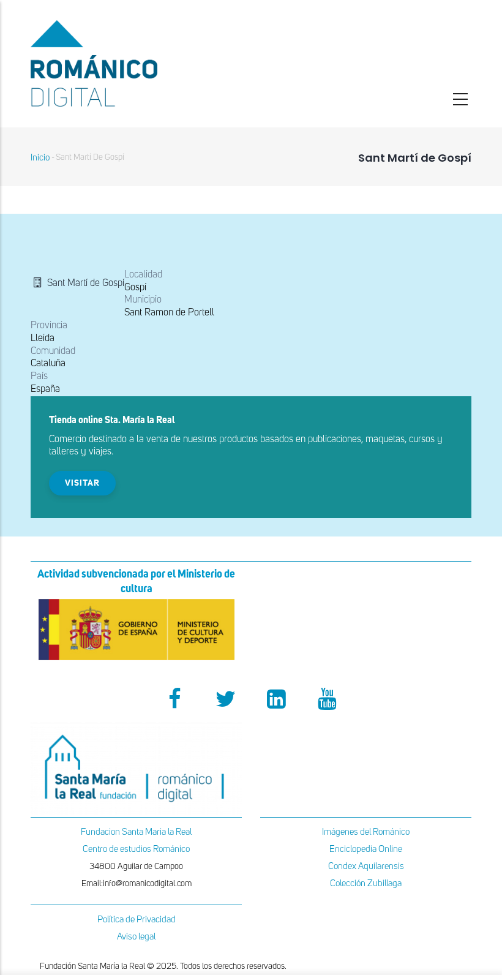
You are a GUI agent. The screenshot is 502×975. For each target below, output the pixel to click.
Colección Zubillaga (366, 883)
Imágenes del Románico (366, 832)
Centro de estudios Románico (136, 849)
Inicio (40, 157)
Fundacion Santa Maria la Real (136, 832)
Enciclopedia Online (365, 849)
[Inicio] (136, 63)
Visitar (82, 483)
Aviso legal (136, 936)
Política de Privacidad (136, 919)
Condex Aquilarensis (366, 866)
